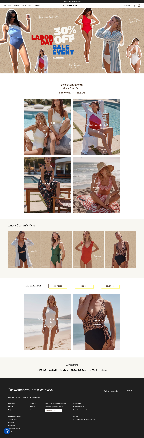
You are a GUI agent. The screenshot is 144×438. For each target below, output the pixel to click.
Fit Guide (10, 406)
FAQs (9, 410)
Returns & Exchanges (14, 416)
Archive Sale (37, 5)
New (5, 5)
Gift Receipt (11, 425)
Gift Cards (11, 422)
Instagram (11, 397)
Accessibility (77, 413)
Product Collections (14, 428)
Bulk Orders (11, 432)
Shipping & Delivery (13, 413)
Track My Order (12, 419)
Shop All (10, 5)
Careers (32, 410)
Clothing (30, 5)
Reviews (32, 406)
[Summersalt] (72, 5)
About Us (33, 403)
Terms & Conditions (79, 406)
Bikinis (84, 286)
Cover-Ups (23, 5)
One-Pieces (57, 286)
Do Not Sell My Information (80, 410)
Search (134, 6)
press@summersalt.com (55, 406)
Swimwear (16, 5)
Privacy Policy (77, 403)
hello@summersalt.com (59, 403)
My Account (11, 403)
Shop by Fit (127, 5)
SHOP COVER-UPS (79, 93)
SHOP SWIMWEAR (65, 93)
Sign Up (130, 391)
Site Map (75, 416)
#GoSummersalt (35, 397)
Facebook (19, 397)
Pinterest (25, 397)
